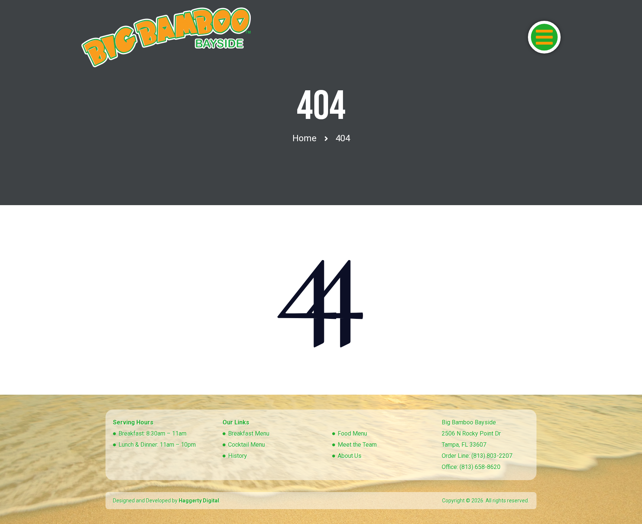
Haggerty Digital (199, 501)
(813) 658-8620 (480, 466)
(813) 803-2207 (491, 455)
